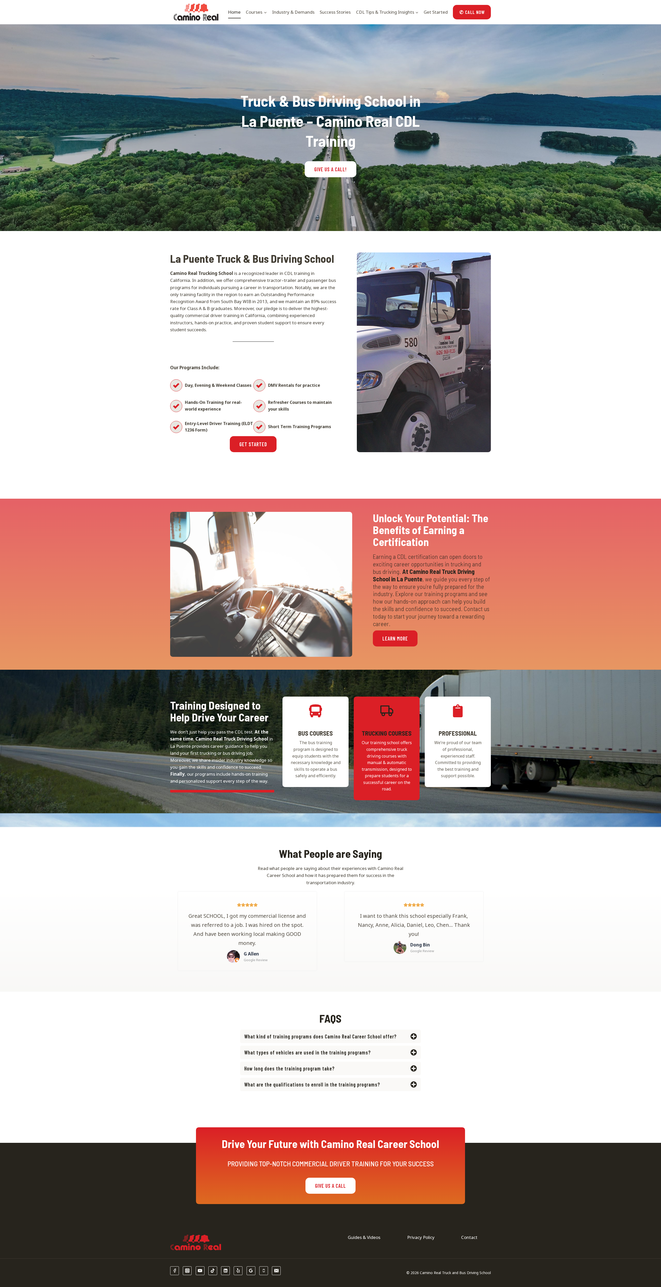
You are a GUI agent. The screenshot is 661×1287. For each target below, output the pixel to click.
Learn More (395, 638)
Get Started (436, 12)
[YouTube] (200, 1270)
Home (234, 12)
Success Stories (335, 12)
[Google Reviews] (251, 1270)
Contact (469, 1237)
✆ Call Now (472, 12)
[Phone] (263, 1270)
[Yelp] (238, 1270)
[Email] (276, 1270)
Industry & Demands (293, 12)
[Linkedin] (225, 1270)
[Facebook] (174, 1270)
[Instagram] (187, 1270)
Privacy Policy (421, 1237)
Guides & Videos (364, 1237)
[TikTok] (212, 1270)
